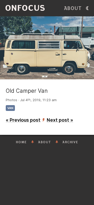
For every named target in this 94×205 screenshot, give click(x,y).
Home (21, 142)
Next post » (60, 120)
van (10, 108)
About (73, 8)
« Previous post (23, 120)
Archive (70, 142)
